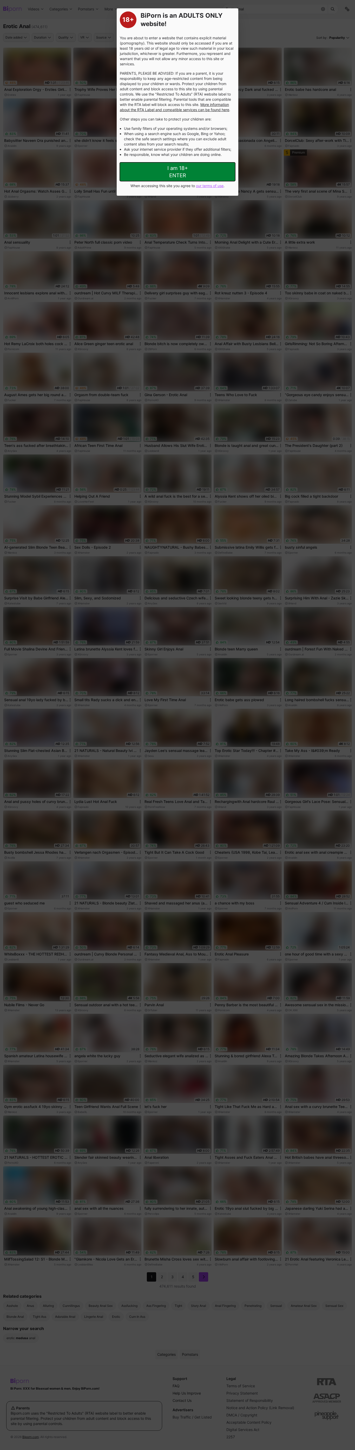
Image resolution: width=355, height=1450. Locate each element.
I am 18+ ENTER (177, 172)
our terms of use (209, 185)
